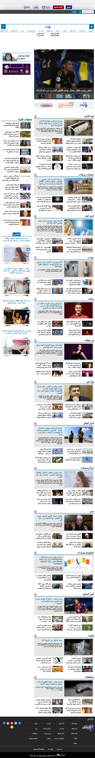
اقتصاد (75, 738)
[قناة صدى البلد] (69, 7)
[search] (3, 26)
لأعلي (89, 719)
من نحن (59, 749)
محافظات (35, 733)
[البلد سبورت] (58, 7)
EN (75, 12)
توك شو (41, 31)
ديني (22, 31)
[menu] (91, 26)
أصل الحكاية (60, 733)
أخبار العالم (14, 31)
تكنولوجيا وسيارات (59, 738)
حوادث (65, 31)
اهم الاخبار (82, 31)
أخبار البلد (73, 31)
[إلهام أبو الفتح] (16, 61)
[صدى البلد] (47, 26)
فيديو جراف (47, 733)
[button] (91, 71)
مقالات (75, 743)
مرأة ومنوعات (31, 31)
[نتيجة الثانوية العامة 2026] (64, 108)
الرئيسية (90, 31)
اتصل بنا (50, 749)
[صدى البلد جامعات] (46, 7)
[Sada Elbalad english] (27, 7)
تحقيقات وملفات (33, 738)
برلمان (49, 738)
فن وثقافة (49, 31)
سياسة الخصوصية (38, 749)
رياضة (57, 31)
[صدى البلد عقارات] (35, 7)
